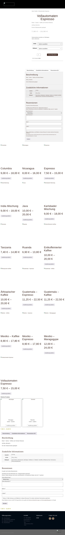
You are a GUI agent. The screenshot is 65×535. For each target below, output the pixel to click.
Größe (34, 43)
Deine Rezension (29, 114)
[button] (59, 4)
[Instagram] (53, 518)
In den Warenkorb (52, 54)
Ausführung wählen (6, 178)
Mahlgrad (35, 48)
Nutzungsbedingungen (46, 500)
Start (33, 11)
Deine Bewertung (29, 111)
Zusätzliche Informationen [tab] (42, 70)
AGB (37, 517)
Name (27, 121)
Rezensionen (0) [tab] (54, 70)
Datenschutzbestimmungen (50, 134)
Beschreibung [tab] (30, 70)
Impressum (39, 515)
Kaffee (36, 11)
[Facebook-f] (50, 518)
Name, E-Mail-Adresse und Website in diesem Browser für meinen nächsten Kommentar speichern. (42, 132)
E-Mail (27, 126)
